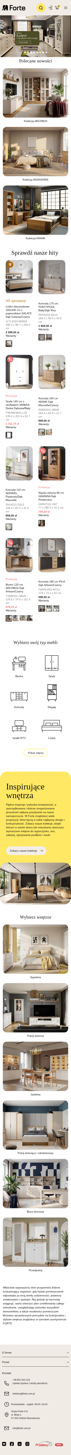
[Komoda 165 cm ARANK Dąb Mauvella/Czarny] (52, 372)
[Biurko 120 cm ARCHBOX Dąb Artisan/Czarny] (19, 555)
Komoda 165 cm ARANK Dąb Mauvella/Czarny (48, 402)
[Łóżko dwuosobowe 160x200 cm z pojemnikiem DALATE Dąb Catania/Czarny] (19, 277)
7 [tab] (43, 52)
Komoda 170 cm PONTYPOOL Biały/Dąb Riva (48, 307)
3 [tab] (31, 52)
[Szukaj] (41, 7)
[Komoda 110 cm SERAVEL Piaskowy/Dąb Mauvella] (19, 463)
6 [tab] (40, 52)
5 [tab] (37, 52)
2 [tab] (28, 52)
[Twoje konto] (65, 7)
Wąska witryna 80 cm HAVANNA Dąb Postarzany (51, 496)
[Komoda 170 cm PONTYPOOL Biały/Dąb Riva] (52, 277)
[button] (9, 343)
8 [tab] (46, 52)
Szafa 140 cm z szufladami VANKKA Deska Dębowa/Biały (18, 405)
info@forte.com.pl (21, 1428)
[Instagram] (27, 1443)
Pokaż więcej (35, 752)
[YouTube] (4, 1443)
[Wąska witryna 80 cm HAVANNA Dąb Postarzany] (52, 463)
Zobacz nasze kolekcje (23, 850)
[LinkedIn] (20, 1443)
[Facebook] (12, 1443)
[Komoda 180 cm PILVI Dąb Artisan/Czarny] (52, 555)
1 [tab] (25, 52)
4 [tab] (34, 52)
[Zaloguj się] (50, 7)
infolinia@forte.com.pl (23, 1393)
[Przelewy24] (49, 1443)
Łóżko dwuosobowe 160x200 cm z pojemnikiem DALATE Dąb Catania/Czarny (19, 311)
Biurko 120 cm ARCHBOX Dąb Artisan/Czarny (15, 588)
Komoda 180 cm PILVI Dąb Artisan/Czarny (51, 583)
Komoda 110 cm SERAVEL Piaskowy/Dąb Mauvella (15, 495)
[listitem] (35, 97)
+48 (21, 1380)
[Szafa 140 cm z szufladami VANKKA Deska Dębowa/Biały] (19, 372)
